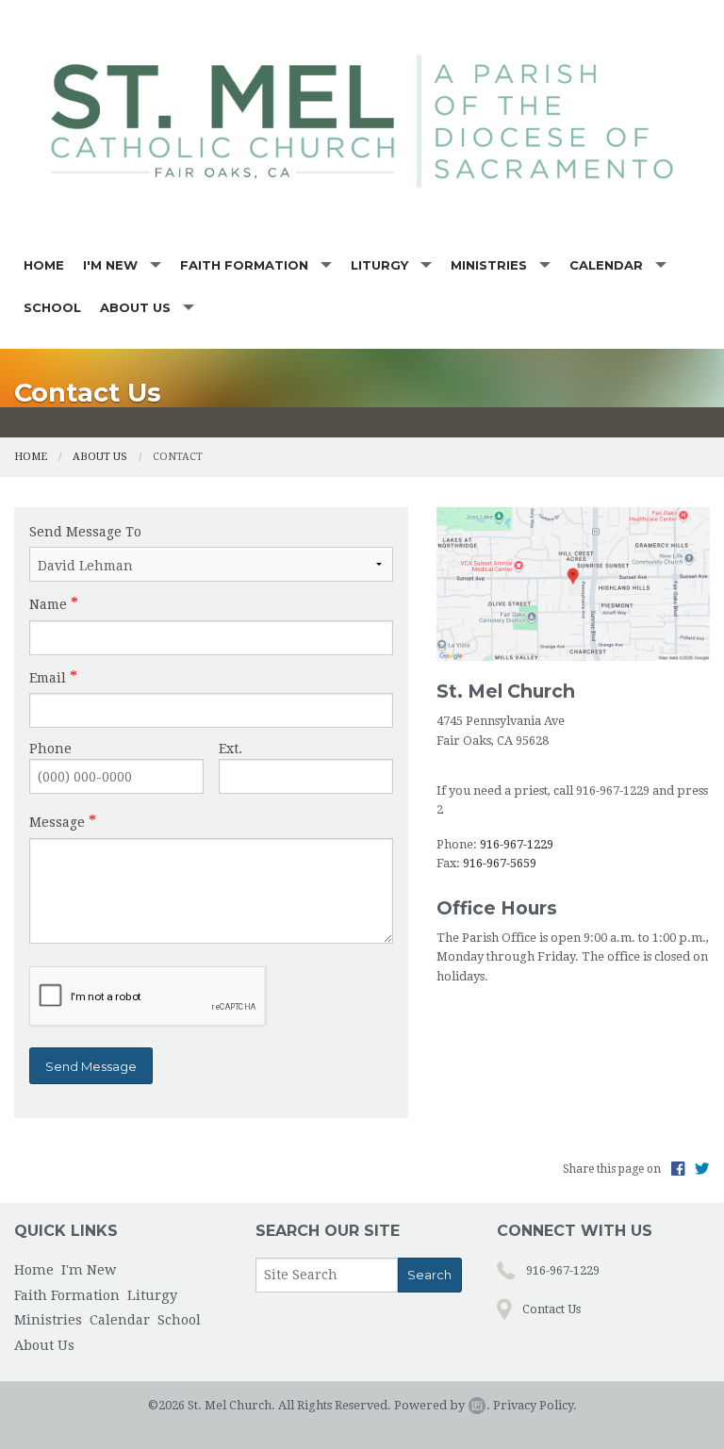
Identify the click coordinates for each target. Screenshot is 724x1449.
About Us (135, 307)
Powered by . (442, 1405)
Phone (50, 748)
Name (48, 604)
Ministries (489, 264)
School (52, 307)
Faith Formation (244, 264)
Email (47, 677)
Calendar (606, 264)
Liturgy (379, 264)
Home (44, 264)
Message (57, 822)
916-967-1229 (516, 844)
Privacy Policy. (535, 1405)
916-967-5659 (499, 863)
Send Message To (85, 531)
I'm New (110, 264)
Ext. (230, 748)
